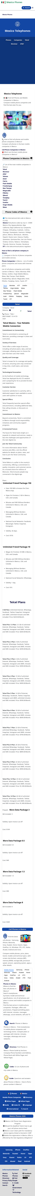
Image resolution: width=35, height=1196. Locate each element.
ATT (18, 285)
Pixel (29, 978)
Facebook (28, 1173)
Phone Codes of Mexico (16, 212)
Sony (5, 978)
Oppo (6, 975)
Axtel (5, 179)
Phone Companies (8, 261)
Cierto (5, 181)
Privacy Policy (7, 1180)
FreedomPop (7, 293)
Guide (11, 1078)
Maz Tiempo (7, 188)
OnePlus (13, 975)
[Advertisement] (17, 64)
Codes (11, 1067)
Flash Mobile (7, 183)
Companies (18, 40)
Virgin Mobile (7, 205)
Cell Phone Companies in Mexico (13, 150)
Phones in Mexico (9, 984)
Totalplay (6, 198)
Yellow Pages (25, 1101)
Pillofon (5, 193)
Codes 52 (16, 1105)
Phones (8, 40)
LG (19, 975)
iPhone (27, 970)
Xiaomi (14, 972)
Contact (5, 1183)
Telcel (27, 40)
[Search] (24, 7)
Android (6, 980)
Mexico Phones (11, 2)
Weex (5, 207)
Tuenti (5, 200)
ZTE (24, 978)
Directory (12, 1047)
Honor (28, 972)
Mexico (5, 223)
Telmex (5, 176)
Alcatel (18, 978)
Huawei (21, 972)
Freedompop (7, 186)
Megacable (7, 191)
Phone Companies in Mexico (16, 158)
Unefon (5, 202)
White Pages (11, 1101)
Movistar (14, 44)
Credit (16, 1183)
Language (28, 1105)
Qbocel (5, 195)
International (13, 1109)
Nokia (12, 978)
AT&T (22, 44)
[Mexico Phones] (32, 8)
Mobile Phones (9, 970)
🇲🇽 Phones (12, 1093)
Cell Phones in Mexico (17, 929)
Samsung (19, 970)
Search (27, 7)
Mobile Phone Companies (12, 1097)
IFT (4, 246)
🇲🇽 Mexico (23, 1093)
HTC (23, 975)
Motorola (7, 972)
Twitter (27, 1176)
